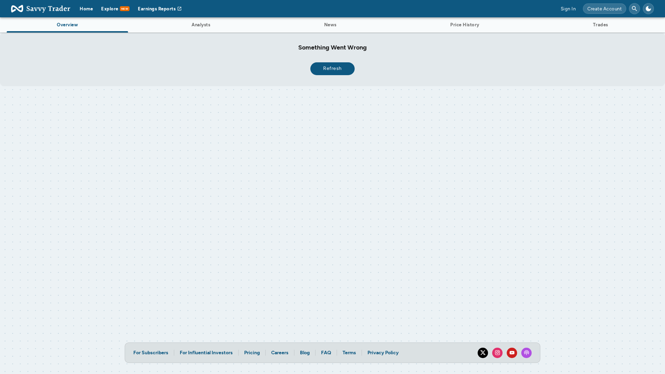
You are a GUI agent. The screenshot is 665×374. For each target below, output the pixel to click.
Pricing (252, 353)
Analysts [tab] (201, 24)
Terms (349, 353)
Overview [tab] (67, 24)
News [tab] (330, 24)
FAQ (326, 353)
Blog (305, 353)
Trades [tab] (600, 24)
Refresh (332, 68)
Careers (280, 353)
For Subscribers (150, 353)
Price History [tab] (464, 24)
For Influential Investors (206, 353)
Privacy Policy (383, 353)
